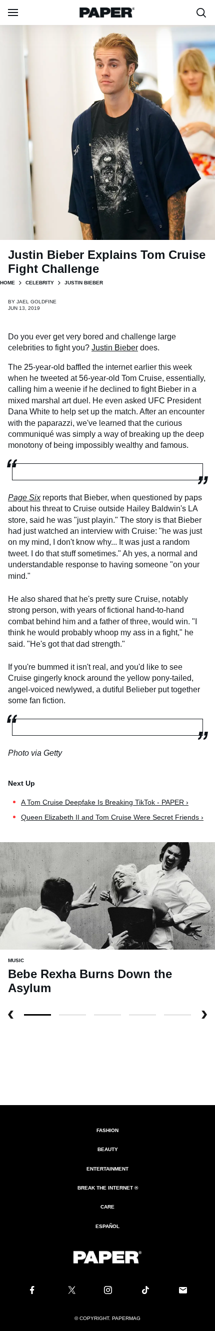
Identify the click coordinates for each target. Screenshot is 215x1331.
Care (107, 1207)
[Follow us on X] (70, 1290)
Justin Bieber (115, 347)
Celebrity (40, 282)
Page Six (24, 497)
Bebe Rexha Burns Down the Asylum (90, 981)
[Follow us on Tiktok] (146, 1290)
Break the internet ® (108, 1188)
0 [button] (37, 1015)
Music (16, 960)
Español (108, 1226)
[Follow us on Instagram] (108, 1290)
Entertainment (107, 1169)
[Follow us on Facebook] (32, 1290)
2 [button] (107, 1015)
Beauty (108, 1149)
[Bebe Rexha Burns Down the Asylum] (107, 895)
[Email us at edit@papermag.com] (183, 1290)
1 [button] (72, 1015)
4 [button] (177, 1015)
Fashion (107, 1130)
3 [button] (142, 1015)
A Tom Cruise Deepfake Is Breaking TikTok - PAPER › (104, 802)
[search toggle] (201, 12)
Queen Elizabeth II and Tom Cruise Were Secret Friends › (112, 817)
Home (7, 282)
